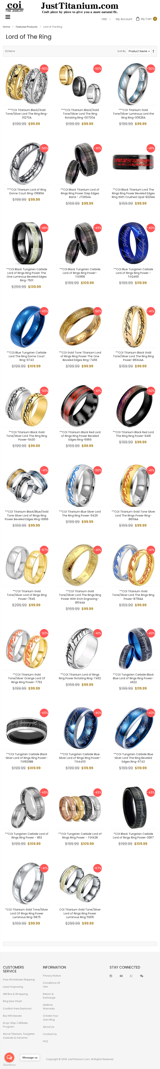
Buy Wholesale (12, 1016)
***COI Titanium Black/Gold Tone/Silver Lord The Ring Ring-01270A (26, 113)
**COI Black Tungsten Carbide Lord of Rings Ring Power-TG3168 (80, 273)
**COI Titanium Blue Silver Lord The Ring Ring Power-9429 (80, 513)
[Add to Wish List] (44, 90)
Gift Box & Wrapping (15, 994)
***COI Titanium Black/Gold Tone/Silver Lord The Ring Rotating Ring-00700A (80, 113)
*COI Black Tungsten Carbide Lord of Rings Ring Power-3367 (133, 835)
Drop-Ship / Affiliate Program (15, 1025)
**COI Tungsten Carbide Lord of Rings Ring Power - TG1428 (80, 835)
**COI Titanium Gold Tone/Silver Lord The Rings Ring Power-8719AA (133, 595)
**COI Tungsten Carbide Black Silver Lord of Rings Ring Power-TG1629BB (27, 758)
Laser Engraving (13, 987)
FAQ (45, 1041)
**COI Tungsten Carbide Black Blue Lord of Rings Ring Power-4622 (133, 678)
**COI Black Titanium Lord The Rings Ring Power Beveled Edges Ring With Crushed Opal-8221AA (133, 193)
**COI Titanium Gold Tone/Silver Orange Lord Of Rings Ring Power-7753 (26, 678)
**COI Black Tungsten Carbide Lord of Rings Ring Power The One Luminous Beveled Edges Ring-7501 (26, 274)
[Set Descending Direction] (153, 51)
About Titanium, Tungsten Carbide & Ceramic (19, 1035)
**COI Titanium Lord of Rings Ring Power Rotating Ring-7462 (80, 676)
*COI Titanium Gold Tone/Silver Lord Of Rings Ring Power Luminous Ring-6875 (26, 913)
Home (7, 26)
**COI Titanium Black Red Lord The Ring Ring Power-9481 (133, 434)
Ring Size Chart (12, 1001)
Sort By (121, 51)
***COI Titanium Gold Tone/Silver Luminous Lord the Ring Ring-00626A (133, 113)
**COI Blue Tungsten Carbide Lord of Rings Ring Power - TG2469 (133, 273)
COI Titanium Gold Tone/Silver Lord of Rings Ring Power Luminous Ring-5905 (80, 913)
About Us (48, 1027)
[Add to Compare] (44, 99)
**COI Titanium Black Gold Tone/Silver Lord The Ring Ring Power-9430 (26, 436)
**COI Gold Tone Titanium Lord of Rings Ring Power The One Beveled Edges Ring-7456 (80, 356)
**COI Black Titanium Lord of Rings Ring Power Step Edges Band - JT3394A (79, 193)
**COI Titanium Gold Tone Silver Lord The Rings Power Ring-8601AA (133, 515)
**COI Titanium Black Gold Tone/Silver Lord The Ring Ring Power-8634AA (133, 356)
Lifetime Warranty (49, 1006)
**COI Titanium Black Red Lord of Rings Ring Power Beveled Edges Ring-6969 (80, 436)
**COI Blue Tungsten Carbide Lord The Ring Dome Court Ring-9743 (26, 356)
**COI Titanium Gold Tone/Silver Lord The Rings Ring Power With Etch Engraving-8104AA (80, 596)
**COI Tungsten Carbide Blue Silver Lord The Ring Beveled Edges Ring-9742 (133, 758)
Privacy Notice (52, 975)
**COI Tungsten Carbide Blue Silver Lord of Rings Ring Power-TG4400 (80, 758)
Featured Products (27, 26)
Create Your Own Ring (50, 1017)
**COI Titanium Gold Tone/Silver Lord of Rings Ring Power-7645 (27, 595)
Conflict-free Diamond (17, 1008)
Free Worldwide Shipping (19, 979)
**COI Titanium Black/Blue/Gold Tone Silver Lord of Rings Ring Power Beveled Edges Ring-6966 (26, 515)
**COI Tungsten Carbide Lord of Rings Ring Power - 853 (26, 835)
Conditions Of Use (51, 984)
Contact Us (50, 1034)
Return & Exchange (49, 995)
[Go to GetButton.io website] (9, 1065)
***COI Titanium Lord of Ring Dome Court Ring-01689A (26, 191)
